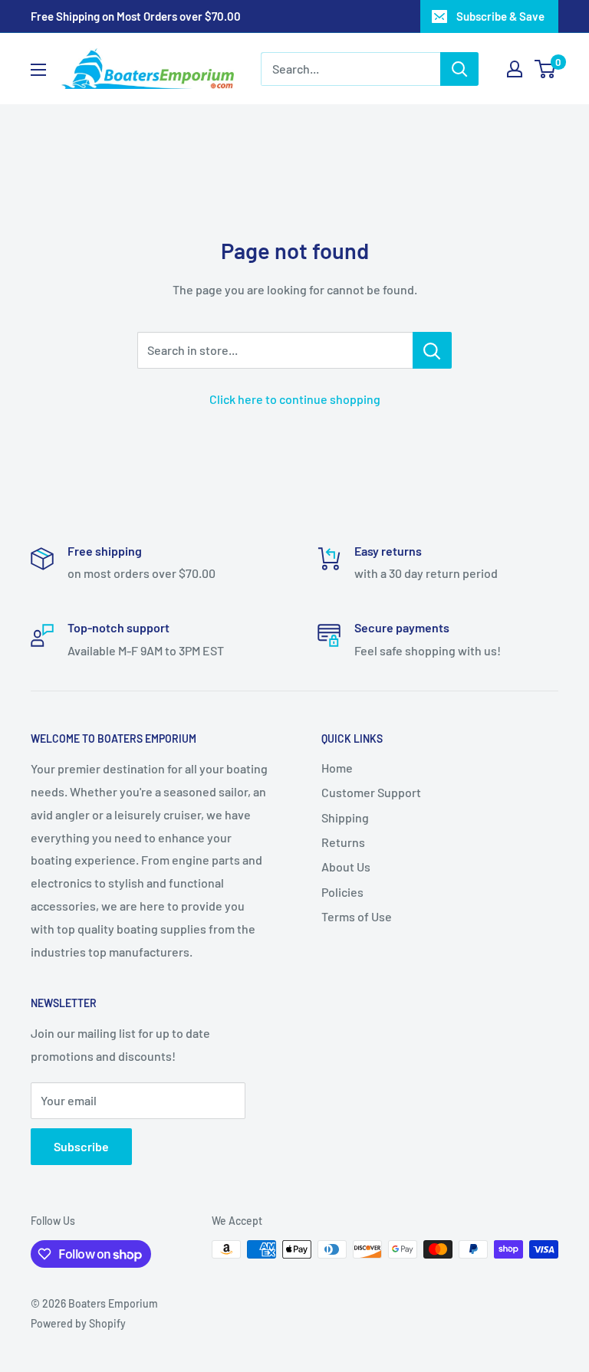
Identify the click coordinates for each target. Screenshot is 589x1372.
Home (337, 767)
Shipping (345, 817)
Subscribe (81, 1146)
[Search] (459, 69)
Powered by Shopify (78, 1323)
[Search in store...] (432, 350)
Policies (342, 892)
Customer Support (371, 792)
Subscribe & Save (500, 16)
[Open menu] (38, 70)
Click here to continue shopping (294, 399)
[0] (545, 69)
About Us (345, 866)
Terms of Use (356, 916)
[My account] (514, 69)
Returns (343, 842)
